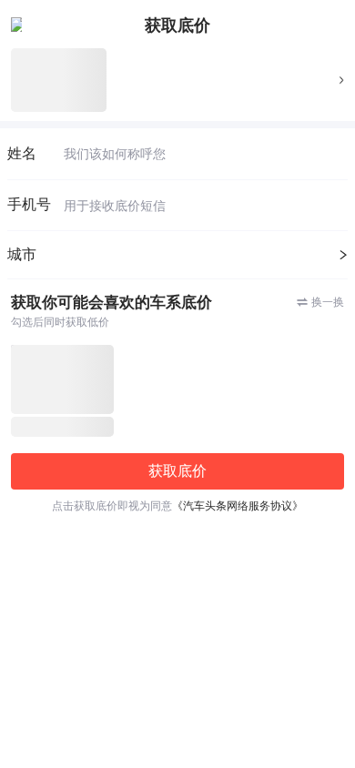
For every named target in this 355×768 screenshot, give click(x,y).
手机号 (29, 204)
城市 (21, 254)
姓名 (21, 153)
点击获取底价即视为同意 (177, 506)
